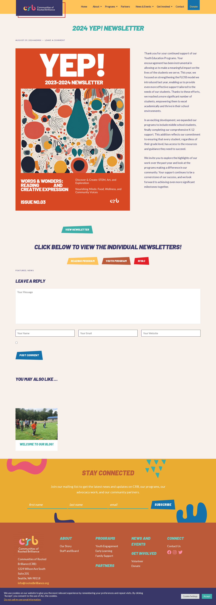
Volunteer (137, 561)
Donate (135, 566)
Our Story (66, 546)
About (66, 538)
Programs (105, 538)
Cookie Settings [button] (190, 596)
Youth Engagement (107, 546)
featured (20, 270)
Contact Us (174, 546)
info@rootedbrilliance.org (33, 583)
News (31, 270)
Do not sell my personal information (22, 599)
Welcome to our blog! (37, 444)
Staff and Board (69, 551)
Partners (105, 565)
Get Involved (143, 553)
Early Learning (104, 551)
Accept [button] (207, 596)
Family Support (104, 555)
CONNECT (175, 538)
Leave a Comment (55, 40)
